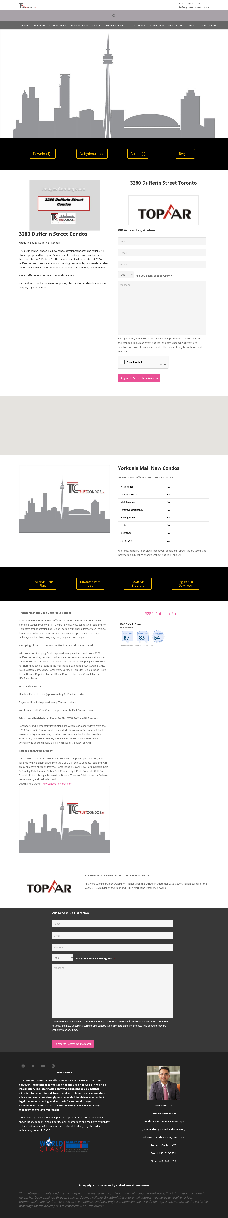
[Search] (114, 15)
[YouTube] (43, 1066)
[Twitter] (33, 1066)
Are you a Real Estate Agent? (155, 275)
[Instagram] (53, 1066)
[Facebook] (23, 1066)
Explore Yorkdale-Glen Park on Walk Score (137, 646)
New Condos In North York (56, 783)
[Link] (27, 5)
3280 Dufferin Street (163, 614)
